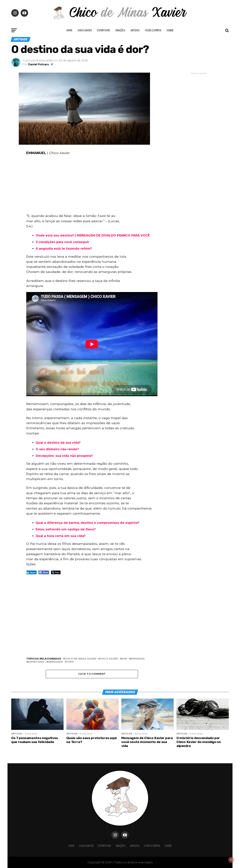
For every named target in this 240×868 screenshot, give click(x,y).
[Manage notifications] (231, 860)
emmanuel (137, 659)
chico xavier (109, 659)
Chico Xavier (85, 30)
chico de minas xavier (80, 659)
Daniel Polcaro (38, 64)
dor (124, 659)
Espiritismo (103, 30)
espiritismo (36, 662)
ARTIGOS (135, 30)
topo (70, 662)
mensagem (55, 662)
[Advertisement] (92, 185)
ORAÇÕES (120, 30)
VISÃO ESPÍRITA (153, 30)
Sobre (170, 30)
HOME (69, 30)
